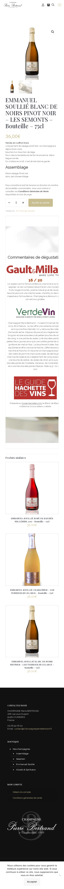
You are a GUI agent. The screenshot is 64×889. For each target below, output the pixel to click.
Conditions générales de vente (27, 798)
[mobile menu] (59, 5)
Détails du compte (22, 792)
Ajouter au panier (41, 202)
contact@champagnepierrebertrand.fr (33, 729)
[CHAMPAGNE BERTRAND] (12, 5)
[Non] (60, 875)
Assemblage (22, 753)
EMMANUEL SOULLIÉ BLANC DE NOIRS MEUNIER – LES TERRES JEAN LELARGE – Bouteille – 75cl (32, 664)
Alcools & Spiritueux (26, 769)
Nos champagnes (21, 749)
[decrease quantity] (9, 202)
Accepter (32, 881)
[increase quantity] (23, 202)
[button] (53, 32)
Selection (20, 759)
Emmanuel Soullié (25, 211)
